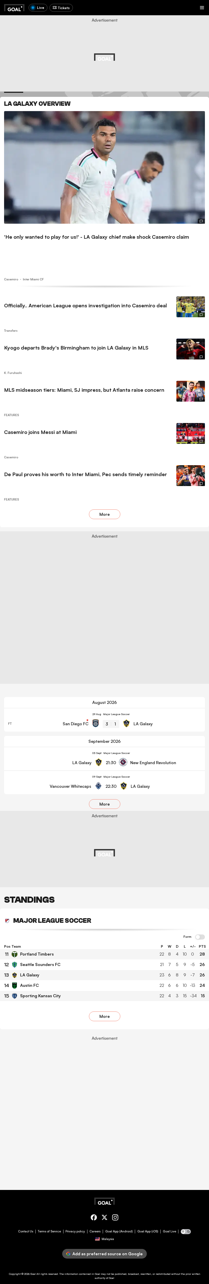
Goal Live (169, 1231)
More (104, 514)
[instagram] (115, 1218)
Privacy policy (75, 1231)
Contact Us (25, 1231)
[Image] (104, 167)
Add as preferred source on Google (107, 1253)
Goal (33, 1273)
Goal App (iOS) (147, 1231)
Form (187, 937)
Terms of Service (49, 1231)
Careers (94, 1231)
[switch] (200, 937)
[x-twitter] (104, 1218)
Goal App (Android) (119, 1231)
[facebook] (94, 1218)
